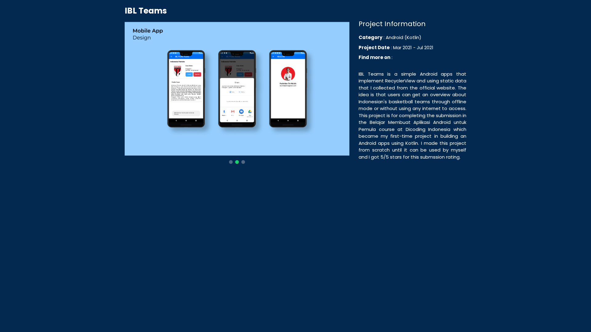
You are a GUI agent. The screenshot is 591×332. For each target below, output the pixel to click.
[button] (231, 162)
